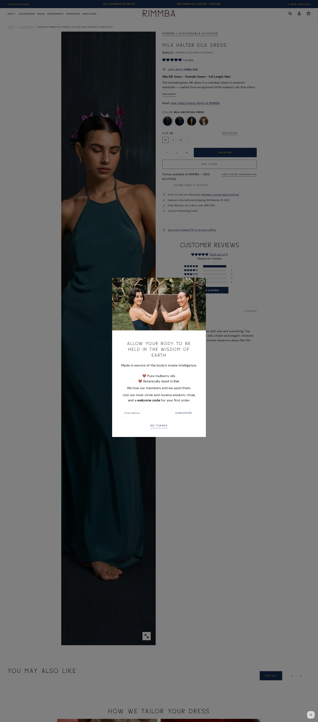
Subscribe (183, 413)
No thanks (159, 425)
